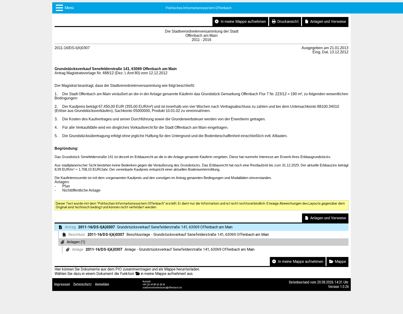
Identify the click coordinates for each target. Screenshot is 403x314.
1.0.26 (344, 286)
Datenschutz (82, 284)
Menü (69, 8)
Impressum (62, 284)
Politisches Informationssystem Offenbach (199, 8)
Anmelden (102, 284)
